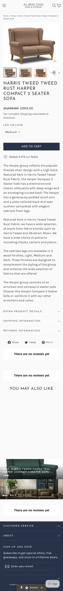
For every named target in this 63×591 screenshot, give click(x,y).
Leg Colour (13, 125)
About (8, 536)
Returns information (21, 331)
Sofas (13, 16)
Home (6, 16)
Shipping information (22, 321)
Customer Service (18, 526)
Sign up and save (17, 547)
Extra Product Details (22, 311)
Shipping (26, 113)
